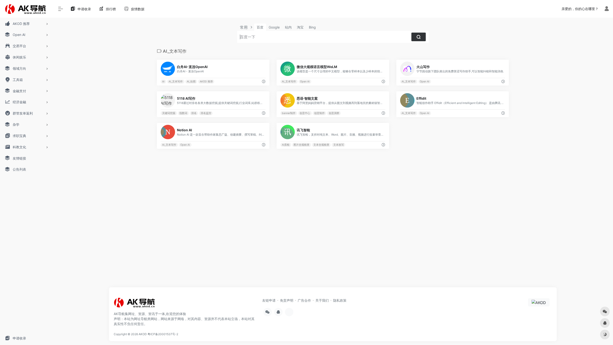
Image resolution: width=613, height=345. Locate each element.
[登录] (606, 9)
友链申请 (269, 300)
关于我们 (322, 300)
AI (163, 81)
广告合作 (304, 300)
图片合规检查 (301, 144)
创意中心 (305, 113)
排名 (194, 113)
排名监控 (206, 113)
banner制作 (288, 113)
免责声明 (286, 300)
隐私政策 (339, 300)
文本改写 (338, 144)
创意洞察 (334, 113)
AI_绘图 (191, 81)
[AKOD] (135, 304)
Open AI (305, 81)
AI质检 (285, 144)
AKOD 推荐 (206, 81)
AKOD (143, 334)
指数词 (183, 113)
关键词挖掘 (168, 113)
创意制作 (319, 113)
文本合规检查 (321, 144)
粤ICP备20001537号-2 (163, 334)
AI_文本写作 (176, 81)
